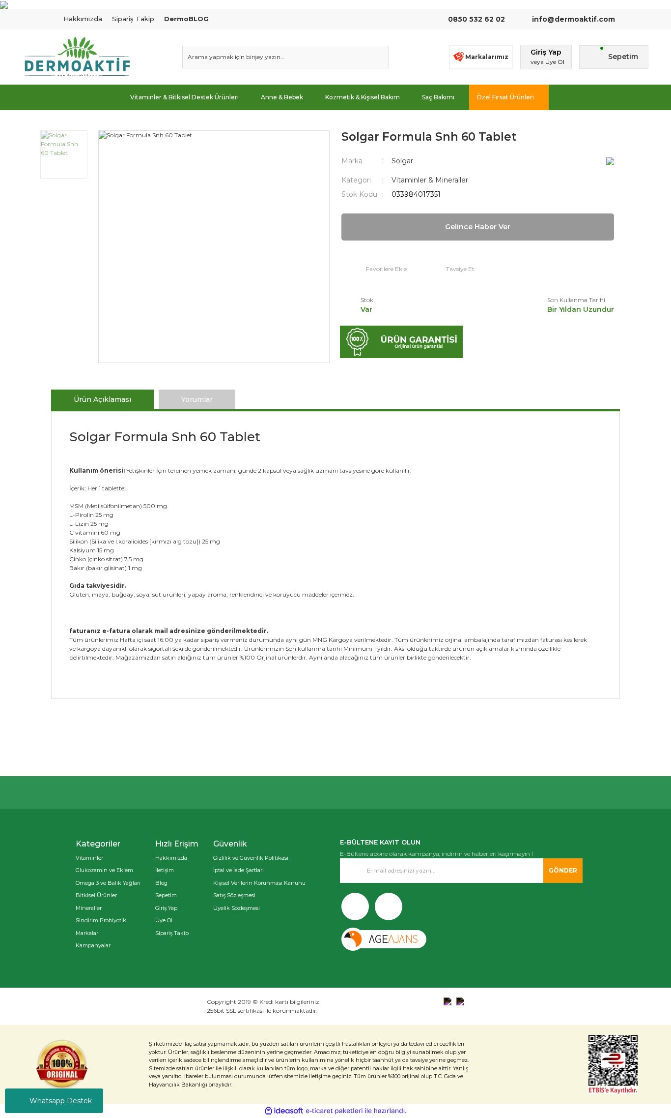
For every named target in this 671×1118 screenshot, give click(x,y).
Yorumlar (197, 399)
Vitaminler (89, 857)
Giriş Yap (166, 908)
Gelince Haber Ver (477, 226)
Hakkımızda (82, 19)
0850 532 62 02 (476, 19)
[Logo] (77, 57)
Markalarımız (486, 56)
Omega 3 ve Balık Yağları (108, 882)
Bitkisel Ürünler (96, 895)
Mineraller (89, 908)
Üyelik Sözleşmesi (236, 908)
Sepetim (166, 895)
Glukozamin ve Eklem (104, 870)
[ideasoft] (284, 1111)
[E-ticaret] (334, 1111)
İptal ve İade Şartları (238, 870)
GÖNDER (563, 870)
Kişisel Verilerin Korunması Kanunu (259, 882)
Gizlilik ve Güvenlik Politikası (250, 857)
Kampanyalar (93, 945)
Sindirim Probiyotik (101, 920)
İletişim (164, 870)
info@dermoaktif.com (572, 19)
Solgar (402, 160)
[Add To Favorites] (374, 269)
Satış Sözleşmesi (234, 895)
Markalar (87, 933)
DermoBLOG (186, 19)
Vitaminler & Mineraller (429, 180)
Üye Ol (163, 920)
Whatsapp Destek (60, 1100)
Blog (161, 882)
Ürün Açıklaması (102, 399)
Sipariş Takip (133, 19)
